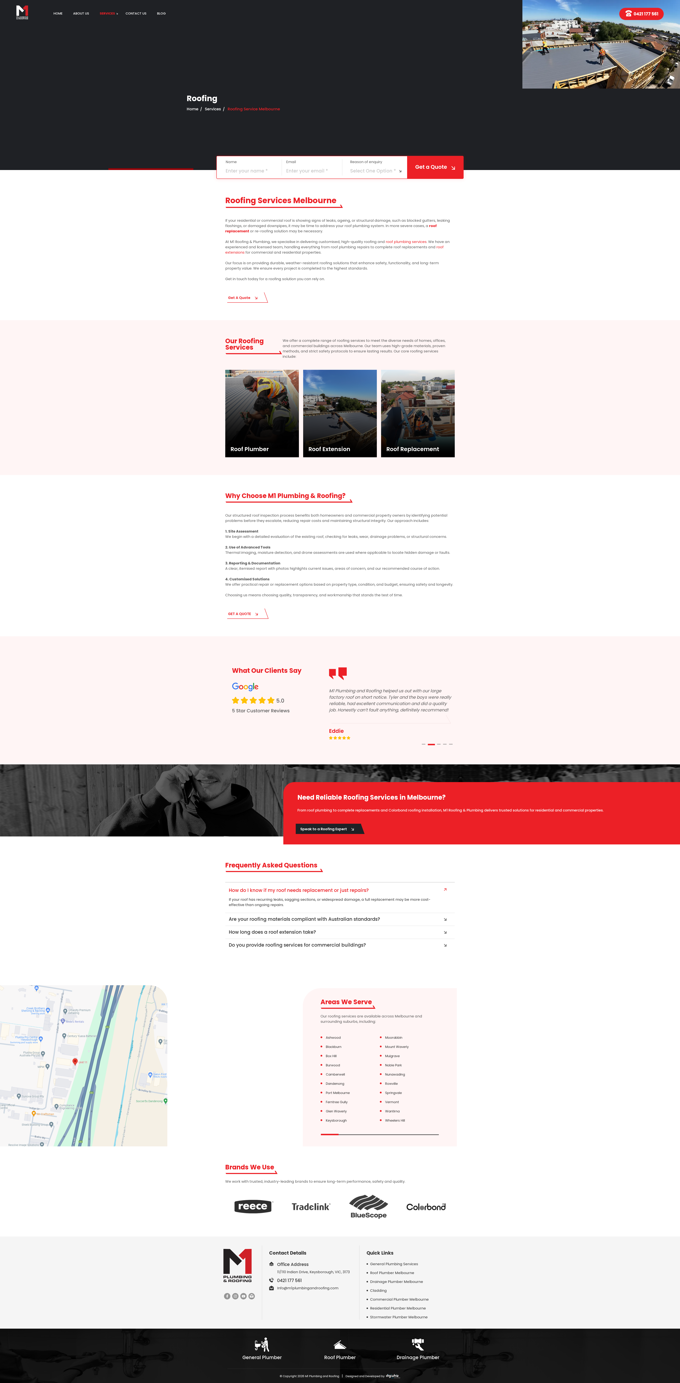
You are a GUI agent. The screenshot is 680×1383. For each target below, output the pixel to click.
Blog (161, 13)
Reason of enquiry (366, 161)
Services (213, 109)
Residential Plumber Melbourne (398, 1308)
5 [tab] (456, 745)
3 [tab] (441, 745)
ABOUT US (81, 13)
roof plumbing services (406, 241)
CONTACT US (136, 13)
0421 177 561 (646, 14)
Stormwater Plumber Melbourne (399, 1317)
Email (291, 161)
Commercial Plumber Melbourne (399, 1299)
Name (231, 161)
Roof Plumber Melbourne (392, 1272)
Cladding (378, 1290)
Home (58, 13)
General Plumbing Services (394, 1264)
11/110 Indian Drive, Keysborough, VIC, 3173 (313, 1271)
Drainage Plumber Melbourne (396, 1281)
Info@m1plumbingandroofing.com (307, 1288)
